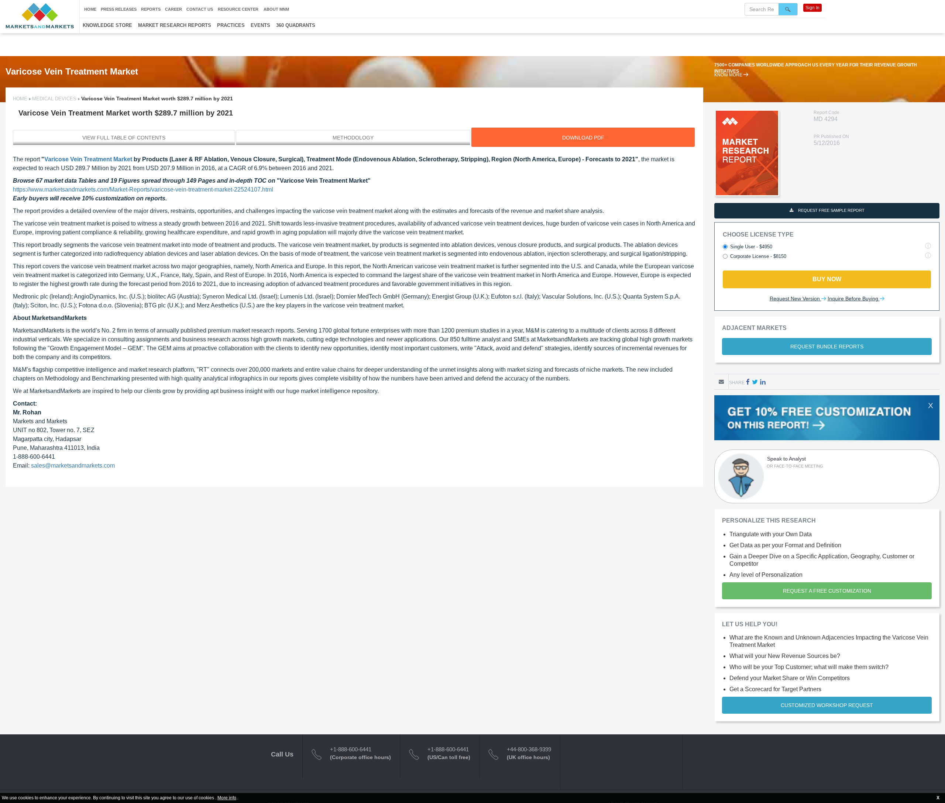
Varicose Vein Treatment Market (88, 159)
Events (260, 25)
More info (226, 797)
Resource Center (238, 9)
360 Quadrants (295, 25)
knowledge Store (107, 25)
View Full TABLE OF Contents (123, 138)
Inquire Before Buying (854, 298)
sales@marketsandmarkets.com (73, 465)
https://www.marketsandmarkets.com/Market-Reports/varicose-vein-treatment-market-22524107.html (143, 189)
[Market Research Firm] (40, 15)
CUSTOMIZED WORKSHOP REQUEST (827, 705)
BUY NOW (826, 279)
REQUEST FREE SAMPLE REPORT (831, 210)
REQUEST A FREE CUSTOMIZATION (827, 591)
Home (90, 9)
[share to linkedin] (763, 381)
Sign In (812, 7)
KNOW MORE (728, 81)
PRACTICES (231, 25)
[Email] (721, 381)
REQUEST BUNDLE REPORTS (826, 346)
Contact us (199, 9)
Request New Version (795, 298)
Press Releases (119, 9)
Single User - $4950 (751, 246)
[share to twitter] (755, 381)
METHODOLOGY (353, 138)
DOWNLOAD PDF (583, 138)
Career (173, 9)
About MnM (276, 9)
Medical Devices (54, 98)
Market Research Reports (174, 25)
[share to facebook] (748, 381)
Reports (151, 9)
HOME (21, 98)
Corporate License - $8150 (758, 256)
